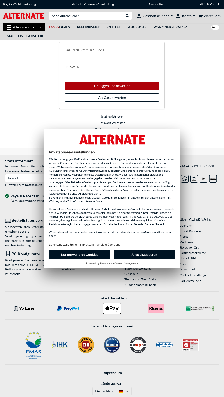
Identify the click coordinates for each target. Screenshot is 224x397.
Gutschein (131, 274)
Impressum (112, 372)
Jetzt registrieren (112, 116)
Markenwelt (187, 242)
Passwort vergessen (112, 123)
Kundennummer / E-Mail (85, 50)
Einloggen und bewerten (112, 86)
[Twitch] (213, 178)
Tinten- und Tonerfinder (140, 279)
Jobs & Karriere (190, 231)
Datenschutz (33, 184)
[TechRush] (194, 178)
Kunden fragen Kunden (140, 285)
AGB (182, 264)
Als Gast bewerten (112, 97)
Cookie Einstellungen (194, 275)
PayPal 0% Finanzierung (19, 4)
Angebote (137, 27)
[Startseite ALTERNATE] (23, 15)
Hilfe (203, 4)
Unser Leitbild (188, 258)
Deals (59, 27)
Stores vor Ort (189, 247)
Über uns (185, 225)
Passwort (73, 67)
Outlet (114, 27)
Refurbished (88, 27)
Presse (183, 236)
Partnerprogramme (192, 253)
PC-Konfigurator (170, 27)
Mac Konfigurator (25, 36)
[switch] (215, 27)
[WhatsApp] (185, 178)
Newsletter (156, 4)
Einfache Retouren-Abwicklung (92, 4)
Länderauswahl (112, 383)
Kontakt (215, 4)
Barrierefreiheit (190, 281)
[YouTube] (203, 178)
